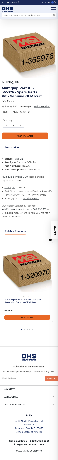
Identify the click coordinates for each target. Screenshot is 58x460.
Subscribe (52, 379)
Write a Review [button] (42, 106)
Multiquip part (31, 198)
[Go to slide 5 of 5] (32, 329)
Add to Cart (27, 317)
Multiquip (17, 159)
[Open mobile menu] (53, 9)
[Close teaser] (50, 240)
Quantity (7, 120)
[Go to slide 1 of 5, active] (21, 329)
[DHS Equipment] (29, 357)
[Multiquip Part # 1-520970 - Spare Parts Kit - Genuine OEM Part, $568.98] (27, 267)
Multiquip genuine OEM (15, 177)
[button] (54, 230)
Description (12, 147)
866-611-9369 (39, 209)
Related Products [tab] (15, 231)
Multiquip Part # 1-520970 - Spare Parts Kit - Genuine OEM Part (22, 301)
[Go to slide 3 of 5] (27, 329)
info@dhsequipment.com (15, 209)
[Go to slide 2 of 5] (24, 329)
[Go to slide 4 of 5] (29, 329)
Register (5, 2)
